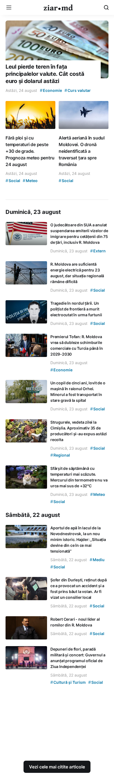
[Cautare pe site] (106, 7)
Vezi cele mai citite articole (57, 767)
